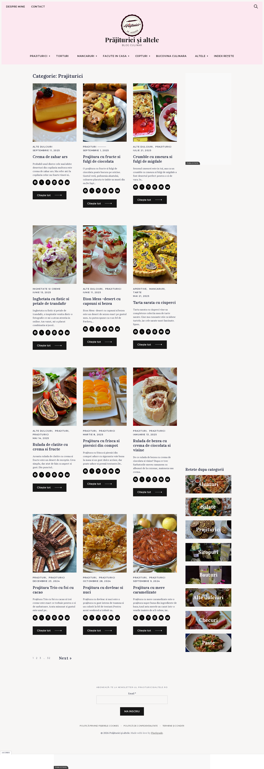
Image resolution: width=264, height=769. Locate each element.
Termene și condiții (173, 725)
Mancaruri (85, 56)
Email (132, 693)
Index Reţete (224, 56)
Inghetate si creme (47, 288)
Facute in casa (115, 56)
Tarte (137, 292)
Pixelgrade (157, 733)
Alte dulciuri (42, 146)
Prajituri (90, 146)
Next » (65, 658)
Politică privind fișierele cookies (99, 725)
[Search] (256, 6)
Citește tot (44, 195)
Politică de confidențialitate (141, 725)
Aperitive (140, 288)
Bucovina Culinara (171, 56)
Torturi (62, 56)
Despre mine (15, 6)
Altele (200, 56)
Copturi (141, 56)
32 (48, 658)
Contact (38, 6)
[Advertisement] (208, 119)
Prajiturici (39, 56)
